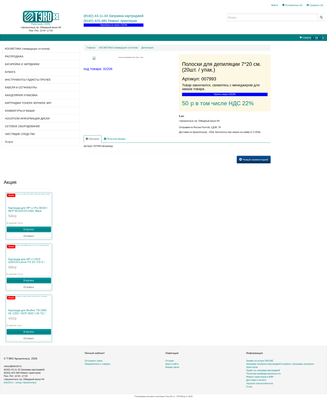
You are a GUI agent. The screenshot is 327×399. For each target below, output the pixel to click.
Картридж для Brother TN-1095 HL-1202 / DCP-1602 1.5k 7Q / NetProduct (27, 313)
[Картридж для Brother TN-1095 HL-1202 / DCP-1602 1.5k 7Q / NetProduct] (29, 301)
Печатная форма (115, 139)
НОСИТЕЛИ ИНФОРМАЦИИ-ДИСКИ (27, 118)
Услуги (9, 141)
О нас (125, 37)
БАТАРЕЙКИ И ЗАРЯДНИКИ (22, 64)
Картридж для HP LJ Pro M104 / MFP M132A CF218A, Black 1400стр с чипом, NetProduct (27, 210)
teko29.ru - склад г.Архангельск (20, 382)
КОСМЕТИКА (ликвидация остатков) (27, 48)
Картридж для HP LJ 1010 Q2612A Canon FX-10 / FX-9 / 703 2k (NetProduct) (26, 262)
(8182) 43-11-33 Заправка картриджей (113, 16)
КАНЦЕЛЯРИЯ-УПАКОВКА (21, 95)
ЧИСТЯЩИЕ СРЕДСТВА (20, 134)
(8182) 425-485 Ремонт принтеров (110, 21)
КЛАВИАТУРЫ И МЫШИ (20, 110)
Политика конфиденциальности (263, 373)
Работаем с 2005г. (41, 24)
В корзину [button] (28, 229)
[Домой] (5, 37)
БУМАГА (10, 71)
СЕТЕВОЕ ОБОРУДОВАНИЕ (22, 126)
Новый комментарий (255, 159)
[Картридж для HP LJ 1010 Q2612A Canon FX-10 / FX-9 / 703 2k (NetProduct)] (29, 250)
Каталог (14, 37)
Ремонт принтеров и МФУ (104, 37)
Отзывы (169, 360)
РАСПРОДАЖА (14, 56)
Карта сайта (172, 364)
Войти (274, 5)
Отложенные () (293, 5)
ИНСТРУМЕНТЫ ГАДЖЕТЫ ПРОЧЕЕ (28, 79)
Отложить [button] (28, 236)
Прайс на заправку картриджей (70, 37)
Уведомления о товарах (97, 364)
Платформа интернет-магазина (150, 396)
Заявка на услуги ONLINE (35, 37)
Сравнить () (316, 5)
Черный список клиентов (259, 383)
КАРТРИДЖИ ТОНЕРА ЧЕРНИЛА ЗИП (28, 102)
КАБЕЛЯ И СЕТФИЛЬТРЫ (21, 87)
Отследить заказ (94, 360)
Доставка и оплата (256, 380)
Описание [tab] (93, 139)
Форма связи (172, 367)
